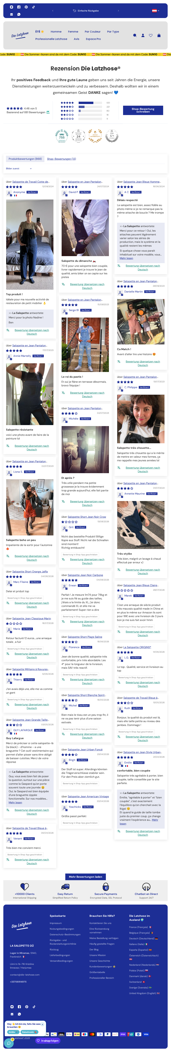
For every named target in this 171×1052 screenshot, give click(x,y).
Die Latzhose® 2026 (20, 1037)
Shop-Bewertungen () (61, 159)
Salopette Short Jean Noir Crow (87, 517)
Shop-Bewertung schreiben (143, 110)
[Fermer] (52, 967)
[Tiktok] (33, 7)
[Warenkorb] (159, 35)
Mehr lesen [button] (126, 258)
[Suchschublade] (135, 35)
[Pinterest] (26, 7)
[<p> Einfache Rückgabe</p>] (85, 11)
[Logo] (20, 35)
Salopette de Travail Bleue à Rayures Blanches (137, 699)
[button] (67, 103)
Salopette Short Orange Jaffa (30, 571)
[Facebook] (19, 7)
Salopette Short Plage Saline (85, 637)
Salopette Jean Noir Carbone (85, 575)
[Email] (11, 14)
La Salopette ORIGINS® (137, 647)
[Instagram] (11, 7)
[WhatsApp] (19, 14)
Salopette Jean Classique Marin (31, 618)
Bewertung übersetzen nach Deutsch (32, 332)
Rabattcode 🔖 (29, 1032)
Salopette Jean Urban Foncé (85, 749)
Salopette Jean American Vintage (88, 796)
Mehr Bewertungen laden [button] (85, 877)
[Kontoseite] (143, 35)
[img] (28, 108)
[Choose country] (155, 11)
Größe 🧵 (13, 1032)
